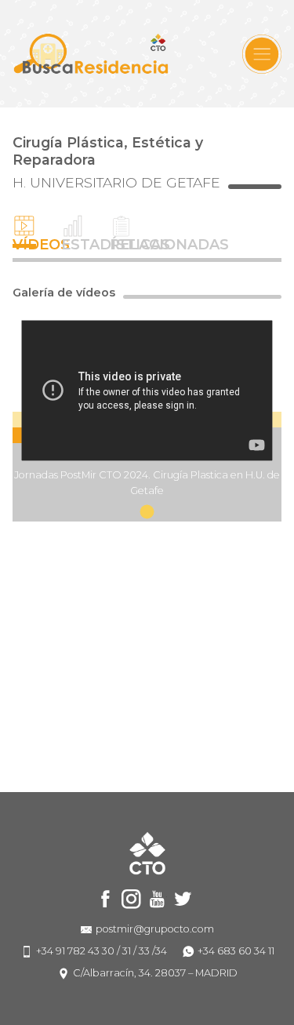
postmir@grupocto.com (155, 929)
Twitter (183, 899)
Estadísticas (73, 244)
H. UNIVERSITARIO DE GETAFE (116, 183)
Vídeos (24, 244)
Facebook (105, 899)
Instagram (131, 899)
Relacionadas (121, 244)
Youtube (157, 899)
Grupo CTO (91, 53)
